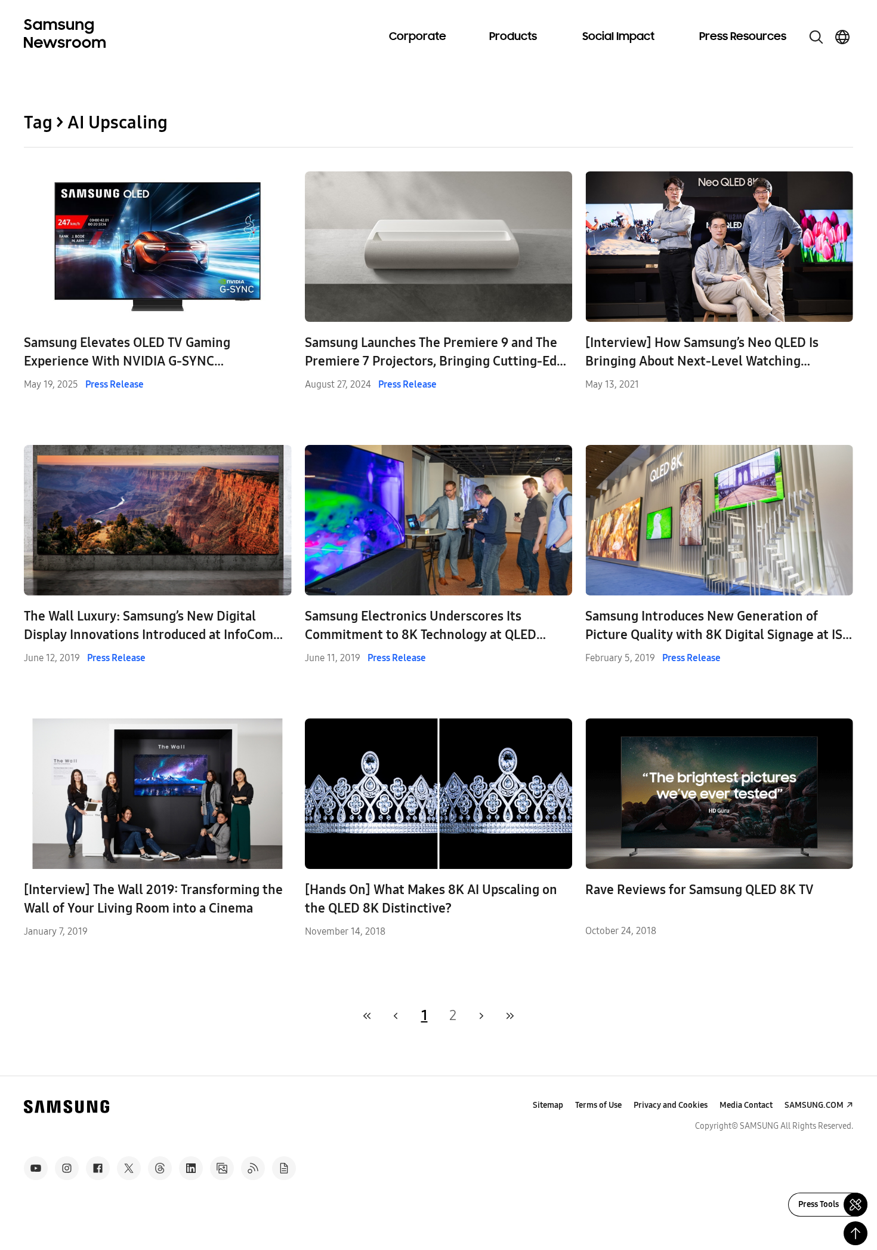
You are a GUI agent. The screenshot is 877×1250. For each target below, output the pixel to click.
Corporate (417, 37)
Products (513, 37)
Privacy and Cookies (671, 1105)
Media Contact (746, 1105)
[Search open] (816, 37)
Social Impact (618, 37)
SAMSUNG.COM (814, 1105)
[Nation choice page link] (842, 37)
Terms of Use (598, 1105)
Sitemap (548, 1105)
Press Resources (742, 37)
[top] (855, 1233)
